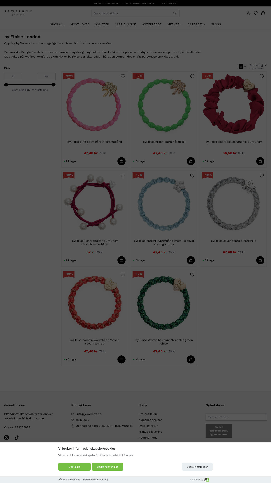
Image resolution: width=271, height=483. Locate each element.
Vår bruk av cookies (69, 479)
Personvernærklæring (95, 479)
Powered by (196, 479)
